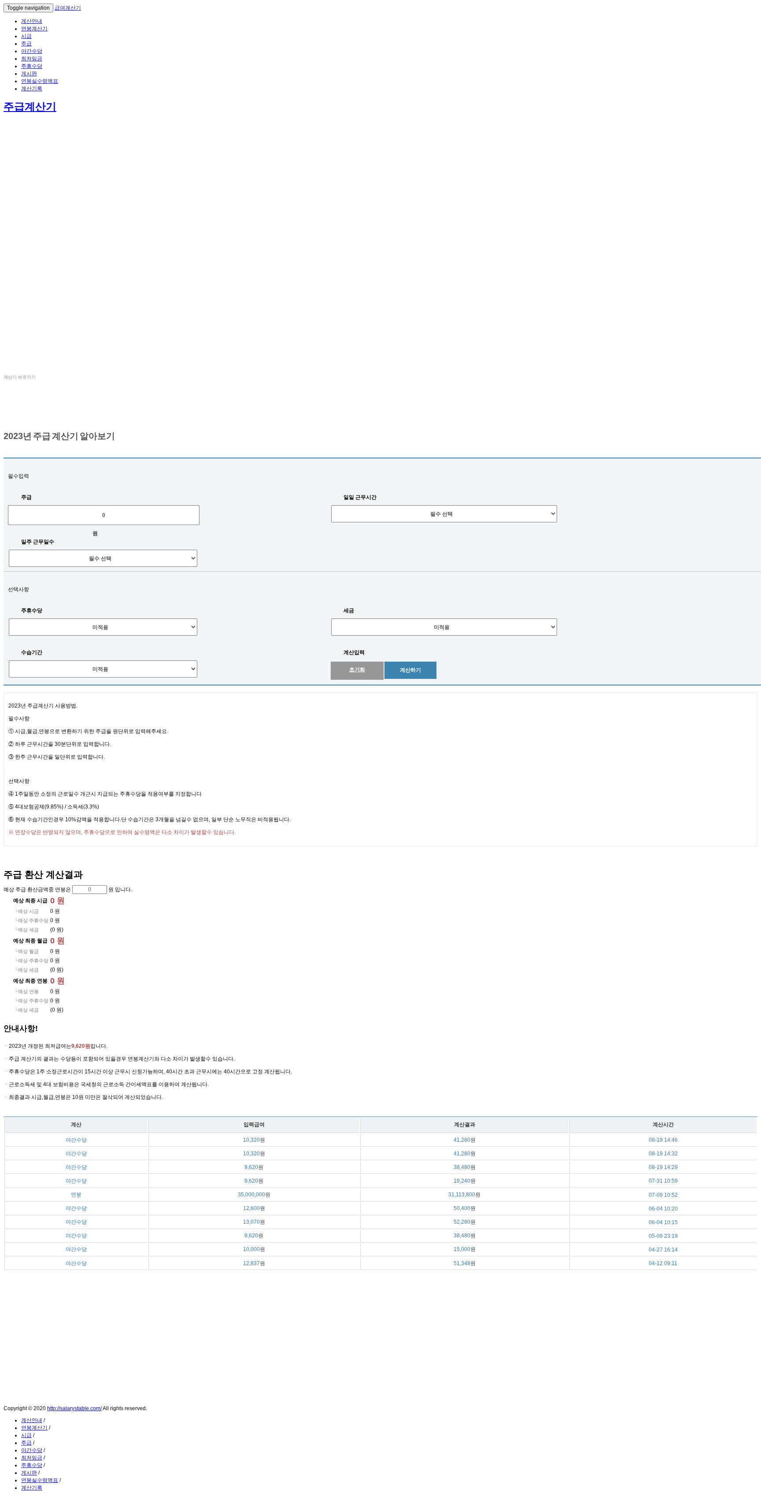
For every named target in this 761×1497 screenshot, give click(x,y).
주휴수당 (31, 66)
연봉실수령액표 (39, 81)
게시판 (29, 74)
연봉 (9, 411)
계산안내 (31, 21)
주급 (26, 44)
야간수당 (31, 51)
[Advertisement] (268, 182)
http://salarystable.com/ (74, 1408)
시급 (26, 36)
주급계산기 (30, 106)
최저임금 (31, 59)
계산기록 (31, 89)
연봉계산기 (34, 29)
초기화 (357, 670)
